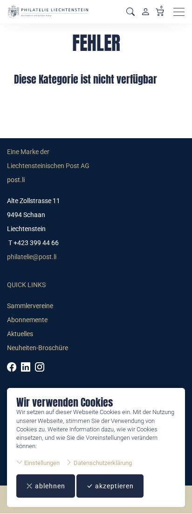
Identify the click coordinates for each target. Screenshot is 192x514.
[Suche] (130, 12)
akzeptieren (113, 486)
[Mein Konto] (145, 11)
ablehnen (49, 486)
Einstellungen (41, 462)
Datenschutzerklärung (102, 462)
